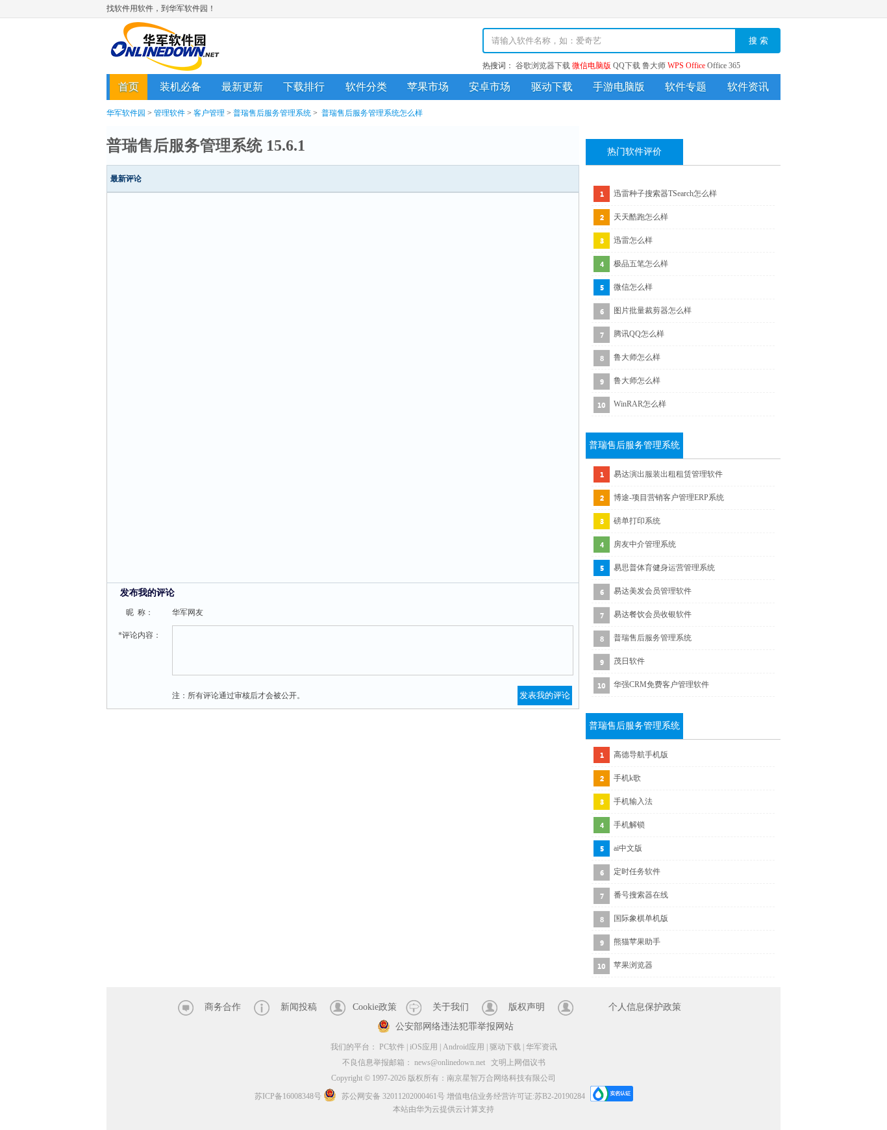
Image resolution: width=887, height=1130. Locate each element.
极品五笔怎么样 (641, 263)
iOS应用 (424, 1046)
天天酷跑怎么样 (641, 216)
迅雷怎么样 (633, 240)
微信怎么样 (633, 287)
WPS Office (686, 65)
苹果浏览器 (633, 965)
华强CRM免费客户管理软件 (661, 684)
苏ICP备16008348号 (288, 1096)
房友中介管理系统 (645, 544)
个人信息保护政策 (644, 1007)
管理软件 (169, 113)
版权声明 (526, 1007)
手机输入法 (633, 801)
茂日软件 (629, 661)
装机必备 (180, 86)
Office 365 (723, 65)
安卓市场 (489, 86)
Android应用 (463, 1046)
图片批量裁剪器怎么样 (653, 310)
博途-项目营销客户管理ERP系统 (669, 497)
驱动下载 (552, 86)
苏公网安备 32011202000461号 (393, 1096)
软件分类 (366, 86)
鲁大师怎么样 (637, 357)
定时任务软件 (637, 871)
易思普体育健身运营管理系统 (664, 567)
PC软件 (392, 1046)
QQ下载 (626, 65)
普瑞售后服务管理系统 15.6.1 (205, 145)
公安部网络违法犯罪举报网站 (454, 1026)
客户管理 (209, 113)
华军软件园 (164, 46)
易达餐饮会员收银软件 (653, 614)
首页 (128, 86)
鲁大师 (654, 65)
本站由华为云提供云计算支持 (443, 1109)
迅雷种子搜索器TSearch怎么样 (665, 193)
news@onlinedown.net (449, 1062)
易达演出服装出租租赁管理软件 (668, 474)
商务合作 (223, 1007)
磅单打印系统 (637, 520)
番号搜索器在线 (641, 894)
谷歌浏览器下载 (543, 65)
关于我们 (450, 1007)
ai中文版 (628, 848)
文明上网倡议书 (518, 1062)
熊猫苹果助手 (637, 941)
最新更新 (242, 86)
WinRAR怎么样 (640, 403)
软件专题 (685, 86)
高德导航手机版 (641, 754)
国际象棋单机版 (641, 918)
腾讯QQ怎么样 (639, 333)
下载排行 (304, 86)
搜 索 (758, 40)
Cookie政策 (375, 1007)
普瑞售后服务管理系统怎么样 (372, 113)
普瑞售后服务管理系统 (272, 113)
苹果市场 (428, 86)
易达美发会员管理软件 (653, 591)
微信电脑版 (591, 65)
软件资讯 (748, 86)
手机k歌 (627, 778)
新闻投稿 (299, 1007)
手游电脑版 (619, 86)
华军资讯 (541, 1046)
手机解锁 (629, 824)
